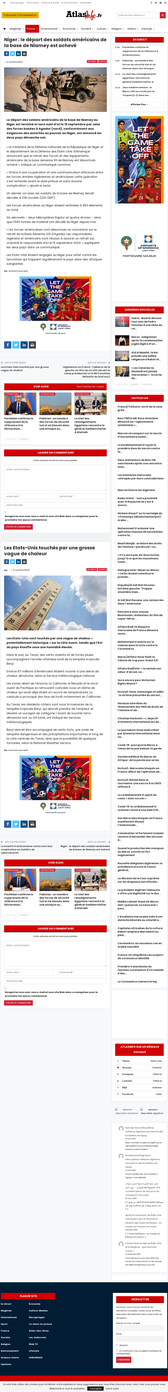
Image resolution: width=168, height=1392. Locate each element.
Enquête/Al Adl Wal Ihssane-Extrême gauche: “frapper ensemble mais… (137, 588)
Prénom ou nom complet (128, 1323)
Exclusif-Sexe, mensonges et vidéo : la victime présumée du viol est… (141, 693)
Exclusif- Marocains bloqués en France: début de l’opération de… (139, 770)
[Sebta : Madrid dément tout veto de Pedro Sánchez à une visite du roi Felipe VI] (122, 321)
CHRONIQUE (35, 1357)
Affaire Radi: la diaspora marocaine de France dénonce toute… (138, 630)
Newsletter (86, 2)
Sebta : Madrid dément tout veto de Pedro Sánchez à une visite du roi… (146, 323)
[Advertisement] (139, 1013)
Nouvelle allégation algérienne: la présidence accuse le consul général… (140, 867)
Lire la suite (112, 1388)
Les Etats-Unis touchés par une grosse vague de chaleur (25, 368)
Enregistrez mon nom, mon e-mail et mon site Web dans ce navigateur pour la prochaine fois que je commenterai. (51, 518)
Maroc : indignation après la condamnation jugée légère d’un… (147, 340)
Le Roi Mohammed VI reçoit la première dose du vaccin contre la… (139, 448)
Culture (101, 28)
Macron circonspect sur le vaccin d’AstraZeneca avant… (140, 435)
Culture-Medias (38, 1310)
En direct (92, 61)
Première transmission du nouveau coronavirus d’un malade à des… (141, 970)
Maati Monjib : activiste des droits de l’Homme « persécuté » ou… (140, 545)
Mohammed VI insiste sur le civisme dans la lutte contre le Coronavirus (138, 645)
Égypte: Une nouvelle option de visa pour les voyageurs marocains (142, 1191)
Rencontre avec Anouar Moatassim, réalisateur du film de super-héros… (140, 615)
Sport (4, 1324)
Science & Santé (50, 2)
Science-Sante (10, 1357)
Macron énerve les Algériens (136, 490)
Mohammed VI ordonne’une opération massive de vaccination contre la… (140, 532)
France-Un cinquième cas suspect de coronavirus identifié (140, 956)
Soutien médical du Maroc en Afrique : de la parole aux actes (138, 758)
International (49, 28)
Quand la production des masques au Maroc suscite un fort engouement (141, 852)
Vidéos (131, 28)
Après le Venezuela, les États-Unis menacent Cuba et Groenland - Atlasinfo (143, 1219)
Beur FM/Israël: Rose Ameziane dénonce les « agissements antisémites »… (138, 422)
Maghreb (15, 28)
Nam (127, 1127)
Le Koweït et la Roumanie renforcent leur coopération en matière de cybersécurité (27, 849)
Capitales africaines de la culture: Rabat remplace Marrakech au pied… (140, 932)
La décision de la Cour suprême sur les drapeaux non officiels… (138, 880)
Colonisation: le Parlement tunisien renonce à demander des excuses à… (141, 837)
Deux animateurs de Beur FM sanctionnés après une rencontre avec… (140, 463)
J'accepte (95, 1388)
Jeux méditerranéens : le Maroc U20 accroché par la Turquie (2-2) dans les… (138, 91)
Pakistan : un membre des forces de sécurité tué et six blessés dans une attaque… (139, 64)
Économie (69, 28)
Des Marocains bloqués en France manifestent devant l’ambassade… (140, 821)
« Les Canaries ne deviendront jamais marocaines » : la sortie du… (146, 373)
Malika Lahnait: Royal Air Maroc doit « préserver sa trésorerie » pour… (138, 905)
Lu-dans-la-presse (40, 1324)
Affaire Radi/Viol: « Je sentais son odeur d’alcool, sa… (139, 670)
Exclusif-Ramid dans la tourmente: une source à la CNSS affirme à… (139, 783)
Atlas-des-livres (39, 1330)
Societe (102, 569)
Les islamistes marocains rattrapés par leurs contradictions (141, 478)
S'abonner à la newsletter (20, 15)
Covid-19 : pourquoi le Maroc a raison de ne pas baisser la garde (140, 746)
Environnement (70, 2)
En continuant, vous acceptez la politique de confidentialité (139, 1352)
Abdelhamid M (133, 1155)
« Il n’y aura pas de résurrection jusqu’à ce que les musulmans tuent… (138, 558)
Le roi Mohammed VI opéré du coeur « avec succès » (137, 796)
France (31, 28)
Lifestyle (146, 28)
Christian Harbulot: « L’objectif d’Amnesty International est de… (139, 720)
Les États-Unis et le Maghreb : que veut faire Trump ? (143, 1247)
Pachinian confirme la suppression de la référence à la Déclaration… (140, 51)
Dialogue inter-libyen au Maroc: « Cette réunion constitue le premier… (139, 573)
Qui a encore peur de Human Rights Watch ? (136, 681)
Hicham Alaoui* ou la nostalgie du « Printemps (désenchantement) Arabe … (140, 517)
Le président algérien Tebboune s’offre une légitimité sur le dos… (139, 891)
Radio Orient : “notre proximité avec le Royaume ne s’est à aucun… (137, 502)
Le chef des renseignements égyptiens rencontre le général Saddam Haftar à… (139, 77)
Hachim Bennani (134, 1243)
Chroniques (33, 2)
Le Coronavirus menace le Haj (137, 981)
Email (119, 1334)
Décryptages (17, 2)
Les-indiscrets (37, 1337)
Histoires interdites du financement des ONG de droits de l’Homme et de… (140, 707)
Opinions (6, 1364)
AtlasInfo (123, 1345)
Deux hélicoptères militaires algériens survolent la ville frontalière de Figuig (144, 1131)
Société (86, 28)
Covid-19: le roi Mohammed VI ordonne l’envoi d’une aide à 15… (139, 808)
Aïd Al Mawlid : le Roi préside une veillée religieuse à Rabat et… (146, 356)
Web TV (33, 1344)
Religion (117, 28)
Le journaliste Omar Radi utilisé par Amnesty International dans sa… (139, 733)
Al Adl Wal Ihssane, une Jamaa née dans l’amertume (141, 601)
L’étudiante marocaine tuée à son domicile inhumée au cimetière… (140, 918)
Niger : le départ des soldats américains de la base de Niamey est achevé (85, 848)
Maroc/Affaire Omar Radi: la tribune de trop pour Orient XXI (138, 658)
